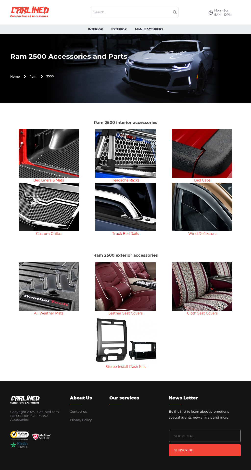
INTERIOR (95, 29)
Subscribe (183, 450)
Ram (33, 76)
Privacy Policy (81, 420)
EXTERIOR (119, 29)
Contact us (78, 411)
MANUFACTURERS (149, 29)
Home (15, 76)
